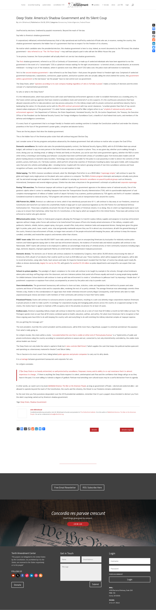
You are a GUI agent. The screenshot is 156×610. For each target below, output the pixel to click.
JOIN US (78, 524)
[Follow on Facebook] (22, 575)
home (23, 5)
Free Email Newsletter (65, 487)
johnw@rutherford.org (56, 414)
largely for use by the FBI (50, 263)
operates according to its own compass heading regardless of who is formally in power (68, 83)
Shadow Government (38, 402)
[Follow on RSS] (40, 575)
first (21, 61)
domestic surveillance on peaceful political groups (99, 179)
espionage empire (108, 173)
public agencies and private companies (72, 354)
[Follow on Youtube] (13, 575)
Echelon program (96, 176)
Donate (17, 585)
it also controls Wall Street (75, 346)
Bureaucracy (62, 22)
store (113, 5)
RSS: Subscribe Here (92, 487)
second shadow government (37, 72)
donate (94, 429)
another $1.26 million (81, 263)
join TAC (120, 5)
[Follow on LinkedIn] (31, 575)
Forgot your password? (116, 574)
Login (129, 579)
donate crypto (127, 429)
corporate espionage (129, 182)
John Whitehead (24, 22)
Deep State (24, 402)
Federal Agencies (73, 22)
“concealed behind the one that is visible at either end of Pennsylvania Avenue (82, 335)
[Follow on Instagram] (36, 575)
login (127, 5)
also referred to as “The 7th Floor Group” (44, 51)
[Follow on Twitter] (18, 575)
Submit (95, 584)
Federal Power (85, 22)
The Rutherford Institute (88, 412)
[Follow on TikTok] (27, 575)
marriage (24, 359)
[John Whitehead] (22, 416)
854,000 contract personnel (69, 106)
